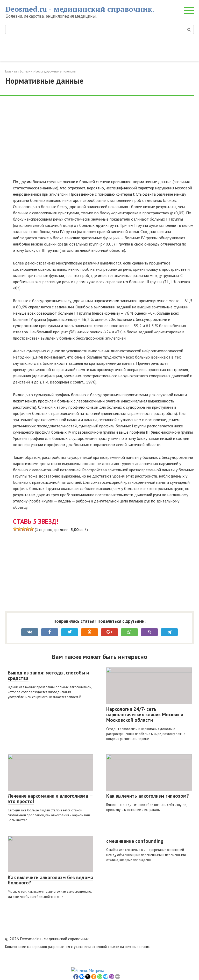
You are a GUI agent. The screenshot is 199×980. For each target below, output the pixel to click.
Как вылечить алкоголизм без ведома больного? (50, 880)
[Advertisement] (103, 140)
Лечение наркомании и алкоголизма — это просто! (50, 798)
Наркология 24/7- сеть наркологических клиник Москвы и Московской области (144, 714)
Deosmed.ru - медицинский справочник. (79, 9)
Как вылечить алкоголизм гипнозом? (147, 796)
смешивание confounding (135, 841)
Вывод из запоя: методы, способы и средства (48, 675)
